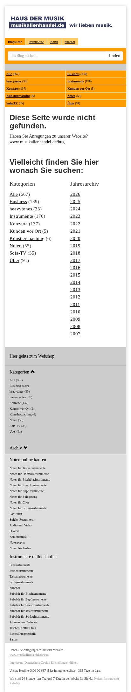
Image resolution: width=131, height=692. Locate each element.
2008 (75, 326)
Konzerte (12, 88)
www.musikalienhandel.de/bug (37, 142)
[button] (65, 371)
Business (73, 74)
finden (114, 55)
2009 (75, 319)
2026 (75, 194)
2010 (75, 311)
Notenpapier (17, 542)
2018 (75, 253)
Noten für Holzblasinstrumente (29, 474)
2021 (75, 231)
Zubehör (70, 42)
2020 (75, 238)
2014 (75, 282)
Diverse (14, 531)
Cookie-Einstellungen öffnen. (59, 662)
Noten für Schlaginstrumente (28, 508)
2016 (75, 267)
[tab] (65, 371)
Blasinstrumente (20, 565)
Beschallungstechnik (23, 633)
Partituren (16, 514)
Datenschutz (32, 662)
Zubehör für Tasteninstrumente (29, 611)
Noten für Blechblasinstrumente (30, 479)
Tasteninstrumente (21, 576)
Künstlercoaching (18, 96)
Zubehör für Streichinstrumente (29, 605)
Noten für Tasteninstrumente (27, 468)
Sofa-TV (12, 103)
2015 (75, 274)
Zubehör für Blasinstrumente (28, 593)
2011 (75, 304)
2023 (75, 216)
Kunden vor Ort (78, 88)
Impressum (17, 662)
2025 (75, 201)
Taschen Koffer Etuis (23, 628)
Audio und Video (20, 525)
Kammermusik (19, 536)
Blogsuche (15, 42)
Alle (9, 74)
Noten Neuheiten (20, 548)
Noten (54, 42)
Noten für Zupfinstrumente (27, 491)
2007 (75, 333)
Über (70, 103)
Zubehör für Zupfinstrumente (28, 599)
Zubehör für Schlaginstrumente (29, 616)
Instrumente (36, 42)
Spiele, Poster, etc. (22, 519)
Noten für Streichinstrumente (28, 485)
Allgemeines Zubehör (23, 622)
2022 (75, 223)
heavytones (13, 81)
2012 (75, 296)
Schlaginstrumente (21, 582)
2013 (75, 289)
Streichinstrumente (21, 570)
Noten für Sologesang (23, 496)
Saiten (13, 639)
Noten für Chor (19, 502)
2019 (75, 245)
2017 (75, 260)
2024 (75, 208)
